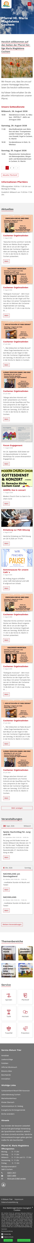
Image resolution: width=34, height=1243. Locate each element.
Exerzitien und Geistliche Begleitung (8, 970)
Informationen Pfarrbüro (14, 182)
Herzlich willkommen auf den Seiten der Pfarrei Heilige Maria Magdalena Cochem (15, 46)
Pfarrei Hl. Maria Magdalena (15, 1145)
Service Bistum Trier (11, 1050)
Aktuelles (7, 209)
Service (6, 984)
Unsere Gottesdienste (12, 106)
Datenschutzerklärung (25, 1226)
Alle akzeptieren (24, 1240)
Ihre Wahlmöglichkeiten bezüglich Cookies (17, 1209)
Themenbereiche (12, 941)
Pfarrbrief (25, 1000)
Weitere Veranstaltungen (12, 924)
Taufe (9, 1016)
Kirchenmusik (7, 950)
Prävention (25, 1033)
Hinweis (5, 1120)
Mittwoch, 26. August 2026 (14, 111)
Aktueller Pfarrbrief (10, 175)
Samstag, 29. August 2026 (14, 125)
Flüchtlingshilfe (24, 967)
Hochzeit (25, 1016)
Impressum (4, 1229)
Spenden (8, 1000)
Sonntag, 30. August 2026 (13, 150)
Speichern (8, 1240)
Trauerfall (8, 1033)
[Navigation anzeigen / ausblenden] (29, 4)
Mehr (6, 261)
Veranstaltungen (11, 818)
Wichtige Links (8, 1085)
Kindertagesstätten (25, 950)
